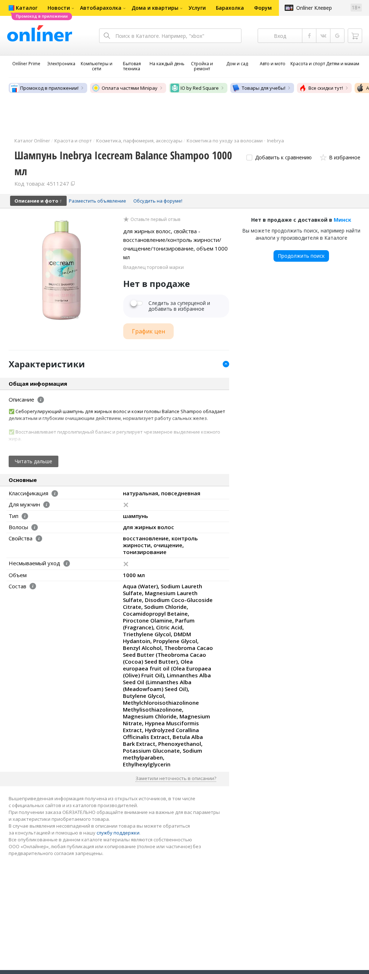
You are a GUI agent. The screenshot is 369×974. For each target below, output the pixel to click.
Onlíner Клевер (314, 7)
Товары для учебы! (263, 88)
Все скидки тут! (325, 88)
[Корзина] (355, 35)
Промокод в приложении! (49, 88)
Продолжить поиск (301, 255)
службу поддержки (118, 832)
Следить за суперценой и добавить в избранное (179, 306)
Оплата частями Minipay (129, 88)
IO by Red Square (200, 88)
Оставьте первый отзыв (155, 219)
